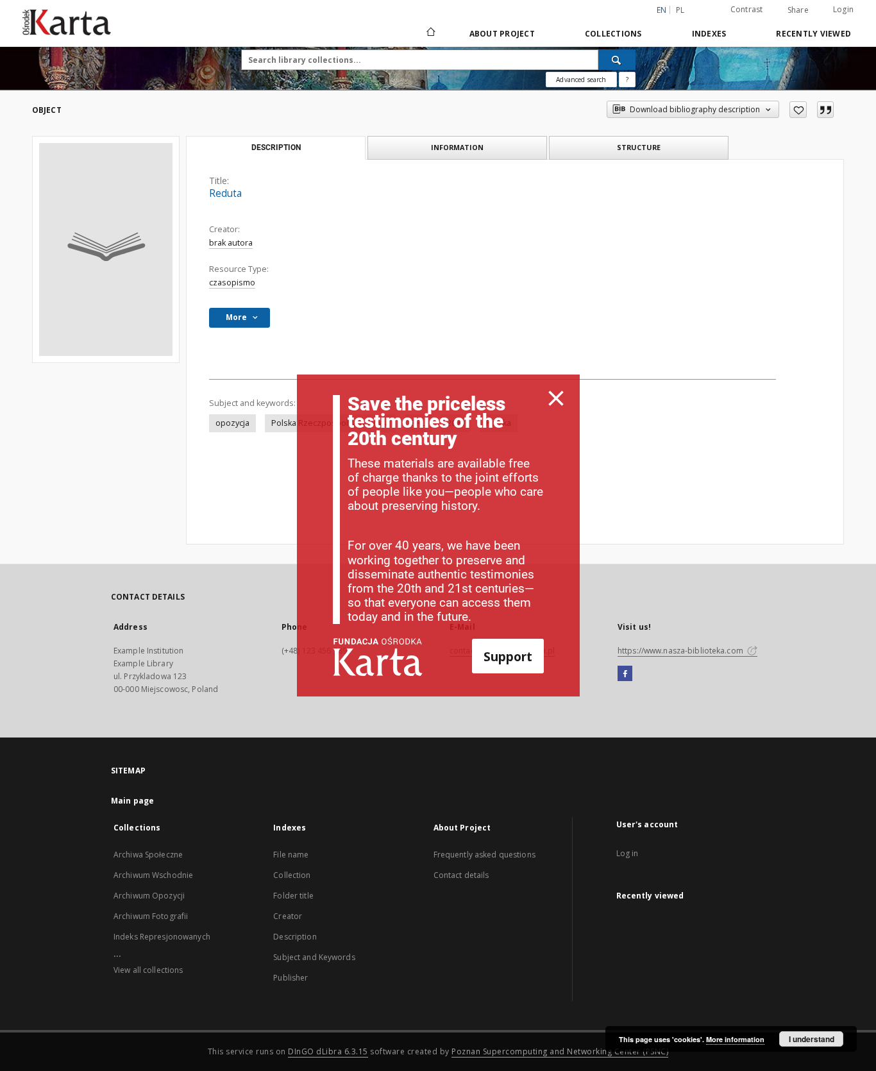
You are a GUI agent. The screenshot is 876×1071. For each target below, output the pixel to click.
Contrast (746, 9)
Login (843, 9)
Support (508, 656)
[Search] (617, 59)
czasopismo (232, 282)
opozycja (232, 422)
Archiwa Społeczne (148, 854)
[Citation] (825, 109)
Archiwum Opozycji (149, 895)
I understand (811, 1039)
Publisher (290, 977)
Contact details (461, 875)
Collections (613, 33)
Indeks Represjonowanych (162, 936)
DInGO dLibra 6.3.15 (328, 1051)
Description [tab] (276, 147)
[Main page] (430, 33)
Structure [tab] (639, 147)
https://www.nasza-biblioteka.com (681, 650)
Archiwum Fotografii (151, 916)
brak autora (231, 242)
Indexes (709, 33)
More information (735, 1039)
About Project (502, 33)
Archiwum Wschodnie (153, 875)
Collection (291, 875)
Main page (132, 800)
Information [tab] (457, 147)
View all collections (148, 970)
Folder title (293, 895)
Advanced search (581, 79)
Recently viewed (813, 33)
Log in (627, 853)
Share (798, 10)
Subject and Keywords (314, 957)
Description (294, 936)
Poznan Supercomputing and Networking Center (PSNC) (559, 1051)
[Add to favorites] (798, 109)
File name (290, 854)
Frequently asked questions (484, 854)
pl (680, 10)
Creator (287, 916)
